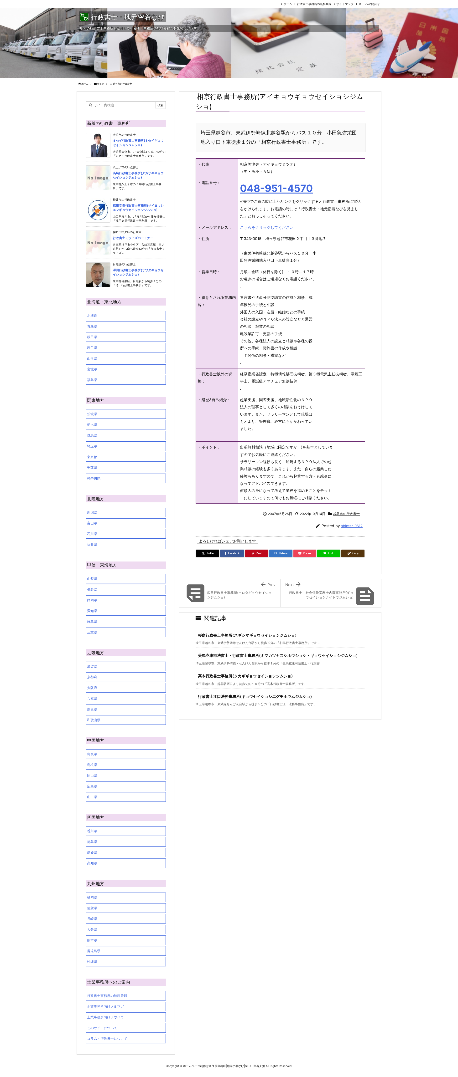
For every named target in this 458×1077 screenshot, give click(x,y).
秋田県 (92, 337)
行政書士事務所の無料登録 (314, 4)
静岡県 (92, 600)
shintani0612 (352, 526)
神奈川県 (93, 478)
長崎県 (92, 919)
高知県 (92, 863)
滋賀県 (92, 666)
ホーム (287, 4)
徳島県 (92, 842)
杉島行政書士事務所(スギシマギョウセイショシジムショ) (247, 635)
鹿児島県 (93, 951)
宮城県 (92, 369)
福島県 (92, 380)
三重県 (92, 632)
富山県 (92, 523)
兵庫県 (92, 698)
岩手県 (92, 348)
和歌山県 (93, 720)
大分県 (92, 929)
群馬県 (92, 435)
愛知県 (92, 611)
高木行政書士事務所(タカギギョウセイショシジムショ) (245, 676)
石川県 (92, 534)
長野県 (92, 589)
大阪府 (92, 688)
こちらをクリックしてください (266, 227)
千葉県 (92, 467)
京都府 (92, 677)
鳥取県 (92, 754)
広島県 (92, 786)
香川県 (92, 831)
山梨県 (92, 579)
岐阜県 (92, 621)
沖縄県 (92, 962)
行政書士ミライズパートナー (133, 238)
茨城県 (92, 414)
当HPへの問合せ (369, 4)
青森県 (92, 326)
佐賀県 (92, 908)
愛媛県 (92, 852)
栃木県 (92, 425)
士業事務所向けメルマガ (105, 1006)
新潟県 (92, 512)
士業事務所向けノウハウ (105, 1017)
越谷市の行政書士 (122, 83)
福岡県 (92, 897)
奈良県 (92, 709)
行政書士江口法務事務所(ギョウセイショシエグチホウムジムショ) (255, 696)
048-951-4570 (276, 188)
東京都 (92, 457)
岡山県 (92, 775)
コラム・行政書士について (107, 1038)
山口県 (92, 797)
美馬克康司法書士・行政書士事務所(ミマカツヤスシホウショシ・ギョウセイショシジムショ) (278, 655)
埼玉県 (100, 83)
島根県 (92, 765)
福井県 (92, 544)
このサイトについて (102, 1028)
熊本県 (92, 940)
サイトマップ (345, 4)
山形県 (92, 358)
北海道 (92, 315)
